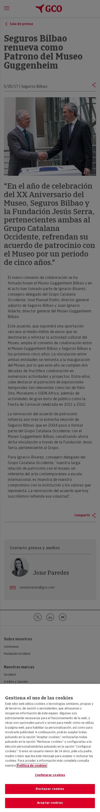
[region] (50, 748)
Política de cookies (32, 765)
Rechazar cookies (50, 789)
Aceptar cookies (50, 802)
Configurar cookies (50, 775)
